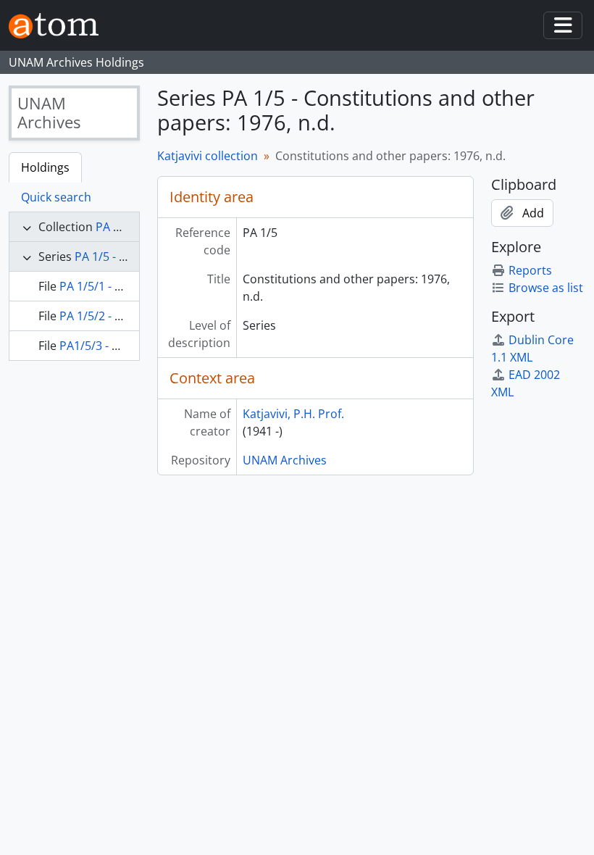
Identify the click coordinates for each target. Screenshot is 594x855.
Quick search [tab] (56, 197)
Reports (530, 270)
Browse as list (546, 288)
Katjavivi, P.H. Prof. (293, 414)
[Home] (59, 25)
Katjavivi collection (207, 156)
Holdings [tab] (45, 167)
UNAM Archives (285, 460)
